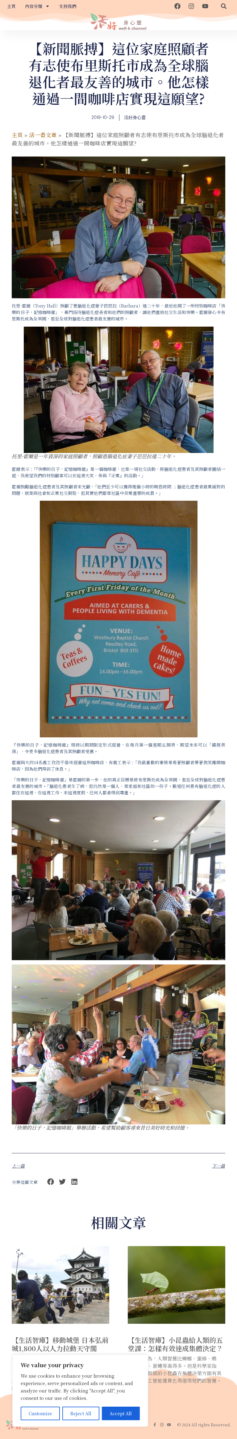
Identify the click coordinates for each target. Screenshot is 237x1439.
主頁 (11, 6)
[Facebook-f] (155, 1425)
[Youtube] (205, 6)
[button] (224, 6)
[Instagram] (191, 6)
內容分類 (33, 6)
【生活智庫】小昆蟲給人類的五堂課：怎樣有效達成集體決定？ (175, 1344)
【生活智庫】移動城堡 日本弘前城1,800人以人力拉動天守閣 (60, 1344)
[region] (80, 1391)
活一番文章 (43, 135)
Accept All (121, 1413)
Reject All (80, 1413)
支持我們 (67, 6)
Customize (40, 1413)
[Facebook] (177, 6)
